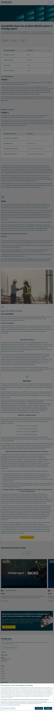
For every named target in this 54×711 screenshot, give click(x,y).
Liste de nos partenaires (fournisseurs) (10, 704)
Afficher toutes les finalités (8, 708)
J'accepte (48, 708)
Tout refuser (39, 708)
